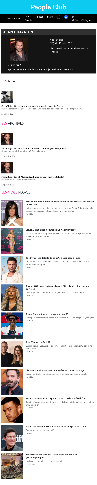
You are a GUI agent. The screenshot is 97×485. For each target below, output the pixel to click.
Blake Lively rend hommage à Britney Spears (51, 229)
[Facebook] (66, 17)
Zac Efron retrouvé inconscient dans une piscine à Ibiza (56, 426)
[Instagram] (58, 17)
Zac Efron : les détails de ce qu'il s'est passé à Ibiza (53, 257)
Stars (50, 16)
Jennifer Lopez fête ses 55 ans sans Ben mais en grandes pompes (52, 456)
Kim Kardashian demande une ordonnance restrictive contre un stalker (60, 203)
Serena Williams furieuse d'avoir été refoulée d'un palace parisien (57, 287)
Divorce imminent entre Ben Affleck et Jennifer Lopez (56, 370)
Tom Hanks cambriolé (38, 342)
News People (28, 18)
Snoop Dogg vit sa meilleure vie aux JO (47, 314)
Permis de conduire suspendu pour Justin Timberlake (55, 398)
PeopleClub (13, 18)
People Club (48, 7)
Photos (39, 16)
